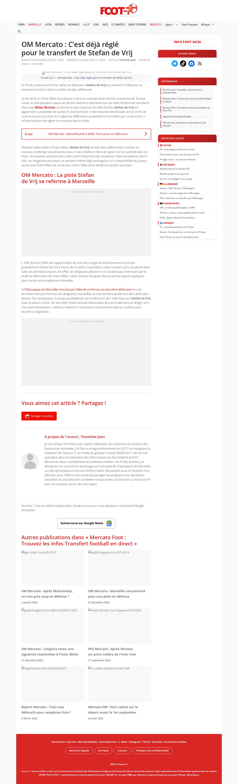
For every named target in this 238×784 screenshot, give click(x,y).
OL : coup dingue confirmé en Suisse (177, 149)
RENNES (60, 24)
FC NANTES (118, 24)
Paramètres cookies (175, 741)
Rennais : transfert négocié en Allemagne (180, 193)
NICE (105, 24)
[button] (19, 31)
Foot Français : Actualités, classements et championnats (182, 91)
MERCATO (156, 24)
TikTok (146, 741)
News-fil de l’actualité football (177, 116)
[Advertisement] (86, 223)
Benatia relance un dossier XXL (175, 168)
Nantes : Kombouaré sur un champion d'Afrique (183, 232)
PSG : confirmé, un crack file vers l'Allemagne (182, 198)
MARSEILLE (34, 24)
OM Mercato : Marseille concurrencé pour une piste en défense (116, 593)
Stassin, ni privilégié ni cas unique (176, 179)
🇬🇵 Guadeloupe (169, 203)
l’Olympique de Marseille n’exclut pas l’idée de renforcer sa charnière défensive (78, 289)
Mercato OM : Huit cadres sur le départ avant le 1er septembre (113, 709)
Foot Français (190, 24)
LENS (96, 24)
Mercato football (87, 741)
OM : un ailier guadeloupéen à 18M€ (177, 207)
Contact (122, 750)
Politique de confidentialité (152, 750)
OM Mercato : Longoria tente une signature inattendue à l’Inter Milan (49, 651)
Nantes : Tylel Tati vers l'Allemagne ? (177, 188)
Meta (124, 741)
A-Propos (103, 750)
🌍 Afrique (167, 222)
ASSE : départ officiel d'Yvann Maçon (177, 217)
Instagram (135, 741)
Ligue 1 (169, 24)
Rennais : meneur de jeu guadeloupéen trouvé (182, 212)
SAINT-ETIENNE (137, 24)
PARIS (21, 24)
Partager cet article (42, 416)
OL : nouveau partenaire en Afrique (177, 227)
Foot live (71, 741)
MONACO (74, 24)
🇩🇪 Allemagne (169, 184)
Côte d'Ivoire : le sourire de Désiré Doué (179, 237)
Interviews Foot (107, 741)
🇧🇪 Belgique (167, 164)
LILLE (86, 24)
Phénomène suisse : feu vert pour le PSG (179, 154)
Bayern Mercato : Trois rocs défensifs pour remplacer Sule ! (46, 709)
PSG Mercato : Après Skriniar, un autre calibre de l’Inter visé (112, 651)
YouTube (157, 741)
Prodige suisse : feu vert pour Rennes (178, 159)
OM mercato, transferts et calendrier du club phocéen (184, 124)
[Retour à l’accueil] (119, 10)
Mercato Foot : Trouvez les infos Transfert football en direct (187, 100)
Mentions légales (79, 750)
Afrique (205, 24)
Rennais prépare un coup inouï (174, 173)
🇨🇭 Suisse (165, 145)
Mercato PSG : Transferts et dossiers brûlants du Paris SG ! (186, 109)
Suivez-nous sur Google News (82, 523)
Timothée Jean (92, 436)
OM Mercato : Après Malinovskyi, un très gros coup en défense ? (47, 593)
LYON (48, 24)
